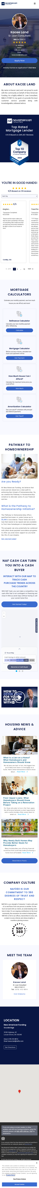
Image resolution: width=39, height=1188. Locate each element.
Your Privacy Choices (19, 1179)
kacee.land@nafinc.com (19, 55)
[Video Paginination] (16, 671)
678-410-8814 (19, 50)
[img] (19, 697)
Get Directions (10, 1047)
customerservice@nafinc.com (25, 1152)
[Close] (37, 1163)
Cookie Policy (10, 1175)
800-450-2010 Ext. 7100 (24, 1131)
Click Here (32, 68)
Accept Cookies (19, 1184)
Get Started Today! (19, 604)
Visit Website (19, 994)
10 (24, 269)
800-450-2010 (28, 1144)
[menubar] (34, 3)
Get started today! (8, 539)
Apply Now (19, 60)
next (30, 269)
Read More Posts (19, 861)
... (20, 269)
